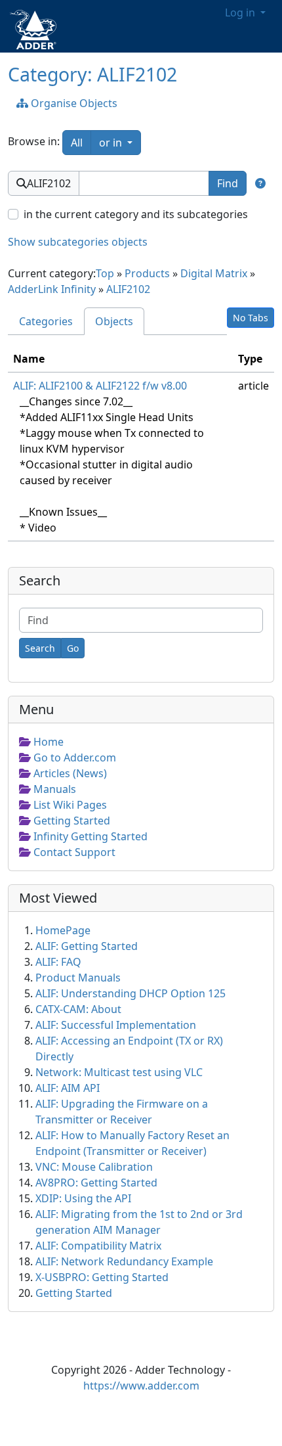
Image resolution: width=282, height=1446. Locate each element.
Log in (241, 12)
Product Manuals (78, 977)
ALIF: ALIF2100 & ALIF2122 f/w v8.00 (100, 385)
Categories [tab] (46, 321)
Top (105, 273)
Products (147, 273)
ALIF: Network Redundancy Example (124, 1261)
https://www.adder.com (141, 1385)
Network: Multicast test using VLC (119, 1072)
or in (120, 142)
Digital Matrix (213, 273)
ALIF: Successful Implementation (115, 1025)
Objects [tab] (114, 321)
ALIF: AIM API (67, 1088)
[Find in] (260, 183)
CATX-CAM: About (78, 1009)
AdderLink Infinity (52, 289)
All (77, 142)
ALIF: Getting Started (86, 946)
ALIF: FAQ (58, 962)
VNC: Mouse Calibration (94, 1167)
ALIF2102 (128, 289)
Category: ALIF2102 (92, 74)
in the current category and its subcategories (136, 214)
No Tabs (250, 317)
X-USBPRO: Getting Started (102, 1277)
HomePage (63, 930)
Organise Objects (72, 103)
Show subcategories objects (78, 242)
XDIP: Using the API (83, 1198)
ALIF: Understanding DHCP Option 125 (130, 993)
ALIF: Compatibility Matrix (98, 1245)
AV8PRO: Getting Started (96, 1182)
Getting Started (73, 1293)
